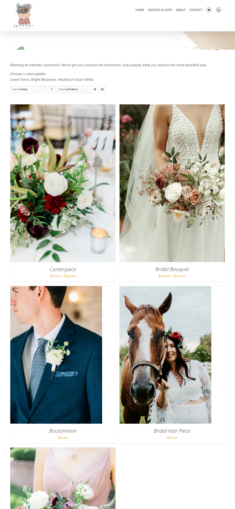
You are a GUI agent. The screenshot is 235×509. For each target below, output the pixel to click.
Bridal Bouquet (172, 269)
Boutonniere (63, 430)
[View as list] (102, 89)
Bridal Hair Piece (172, 430)
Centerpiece (63, 269)
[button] (218, 9)
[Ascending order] (51, 89)
